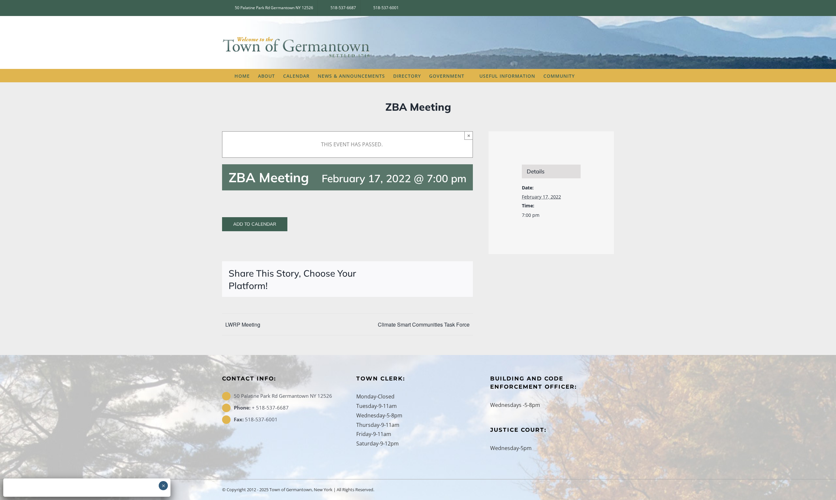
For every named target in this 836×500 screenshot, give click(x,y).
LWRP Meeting (242, 324)
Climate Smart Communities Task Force (424, 324)
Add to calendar (254, 224)
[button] (592, 75)
